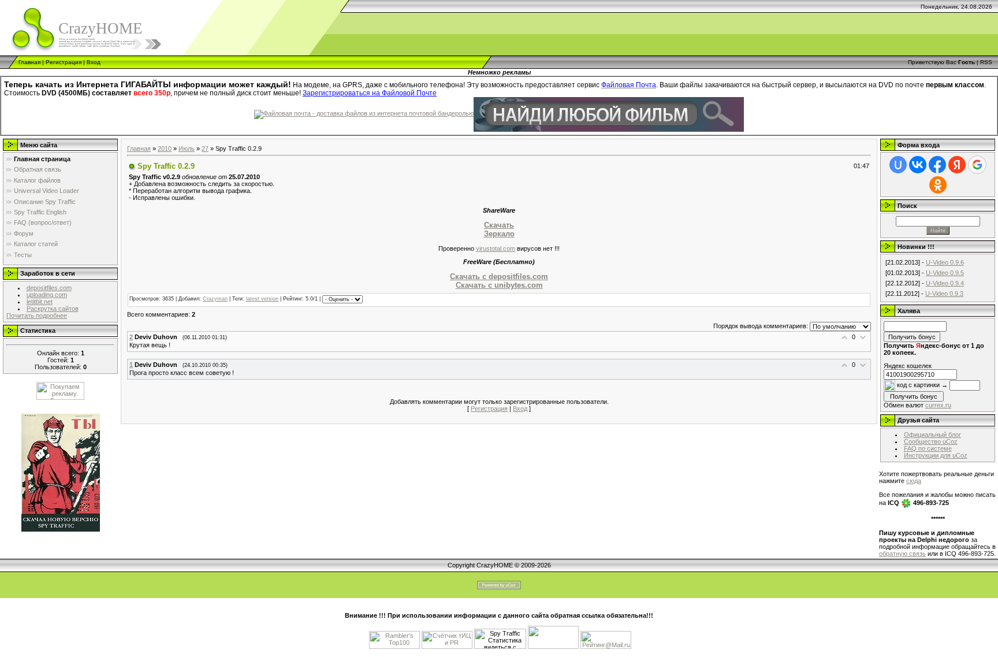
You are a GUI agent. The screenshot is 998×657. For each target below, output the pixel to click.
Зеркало (499, 233)
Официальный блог (932, 434)
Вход (93, 62)
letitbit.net (40, 301)
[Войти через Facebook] (937, 164)
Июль (186, 148)
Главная (29, 62)
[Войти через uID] (898, 164)
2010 (165, 148)
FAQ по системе (928, 448)
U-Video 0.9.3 (944, 293)
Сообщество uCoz (931, 441)
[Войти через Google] (977, 164)
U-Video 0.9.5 (945, 272)
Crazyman (215, 299)
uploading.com (47, 294)
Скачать (499, 225)
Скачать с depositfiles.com (499, 276)
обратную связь (902, 553)
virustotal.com (495, 248)
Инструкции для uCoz (935, 455)
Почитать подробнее (36, 315)
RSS (986, 62)
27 (205, 148)
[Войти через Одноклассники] (938, 185)
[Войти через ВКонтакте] (917, 164)
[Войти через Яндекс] (957, 164)
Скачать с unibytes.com (499, 285)
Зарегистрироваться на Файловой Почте (370, 93)
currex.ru (938, 405)
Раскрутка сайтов (53, 308)
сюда (913, 480)
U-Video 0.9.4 (945, 283)
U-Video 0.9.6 (945, 262)
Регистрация (63, 62)
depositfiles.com (49, 287)
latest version (262, 299)
